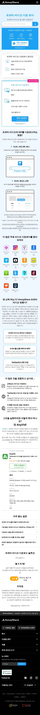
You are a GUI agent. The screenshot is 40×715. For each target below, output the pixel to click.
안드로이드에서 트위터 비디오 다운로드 (13, 224)
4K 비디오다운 (6, 278)
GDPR (34, 694)
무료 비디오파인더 (6, 252)
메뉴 (37, 2)
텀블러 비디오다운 (15, 290)
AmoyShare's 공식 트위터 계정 (36, 678)
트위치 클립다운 (24, 252)
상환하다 (23, 697)
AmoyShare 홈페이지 (10, 2)
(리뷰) (28, 461)
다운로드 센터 (10, 628)
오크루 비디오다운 (24, 265)
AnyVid (4, 429)
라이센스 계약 (21, 694)
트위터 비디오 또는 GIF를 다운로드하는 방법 (19, 217)
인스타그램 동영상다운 (15, 253)
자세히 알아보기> (20, 48)
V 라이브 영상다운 (24, 278)
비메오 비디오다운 (6, 265)
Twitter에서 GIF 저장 (20, 362)
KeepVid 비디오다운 (15, 279)
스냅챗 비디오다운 (33, 265)
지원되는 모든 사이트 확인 (23, 433)
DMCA (29, 694)
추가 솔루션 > (20, 558)
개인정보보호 (11, 694)
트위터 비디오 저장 (25, 184)
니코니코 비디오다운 (15, 266)
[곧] (25, 678)
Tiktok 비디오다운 (33, 278)
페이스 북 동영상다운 (33, 253)
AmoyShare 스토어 (28, 628)
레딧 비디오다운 (6, 290)
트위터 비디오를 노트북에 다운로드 (12, 228)
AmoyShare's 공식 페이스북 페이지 (31, 678)
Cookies (16, 697)
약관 (3, 694)
